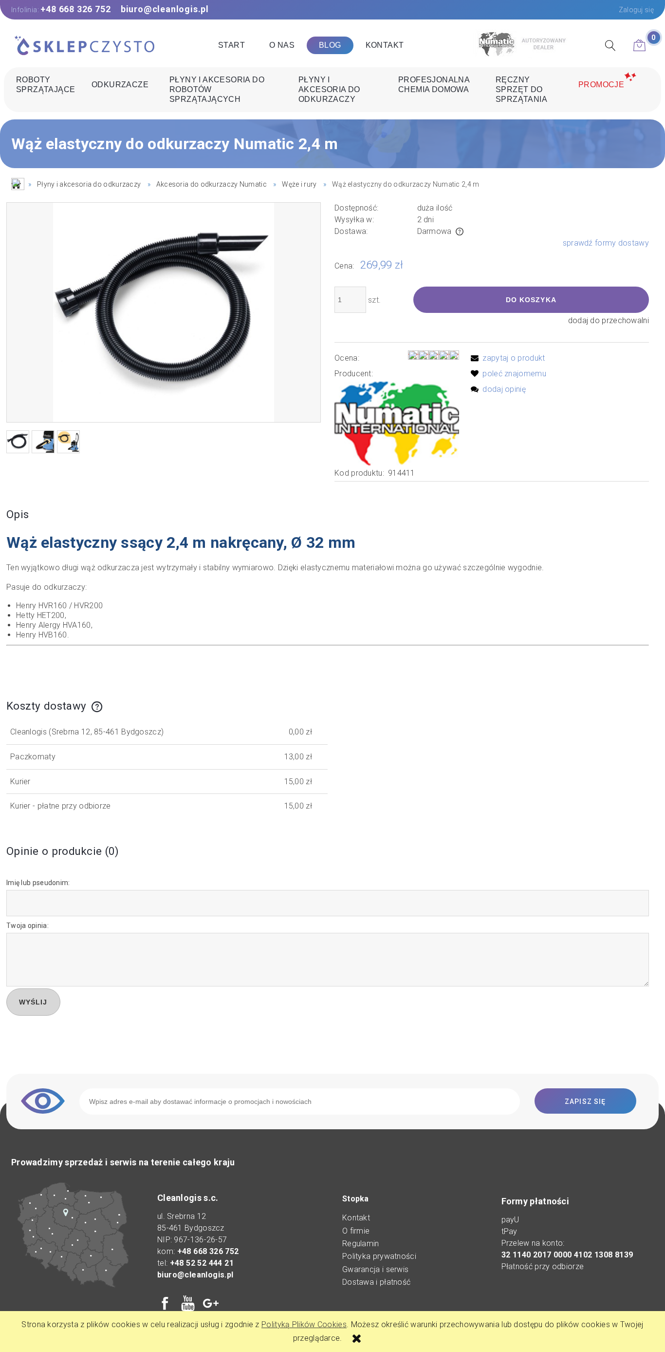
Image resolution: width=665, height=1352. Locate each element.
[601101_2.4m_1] (18, 442)
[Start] (84, 46)
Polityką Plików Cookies (304, 1324)
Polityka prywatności (379, 1256)
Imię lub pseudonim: (38, 883)
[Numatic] (396, 422)
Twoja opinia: (27, 925)
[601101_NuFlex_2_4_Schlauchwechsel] (43, 442)
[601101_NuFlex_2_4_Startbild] (68, 442)
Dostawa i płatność (376, 1282)
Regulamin (360, 1243)
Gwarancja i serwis (375, 1269)
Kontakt (356, 1217)
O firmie (355, 1231)
